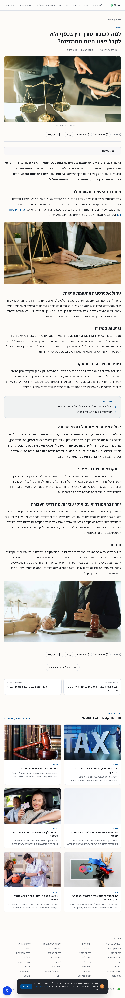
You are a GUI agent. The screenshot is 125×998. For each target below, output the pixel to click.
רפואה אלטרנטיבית (52, 971)
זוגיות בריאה (55, 957)
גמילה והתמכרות (23, 953)
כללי (119, 962)
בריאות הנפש (85, 953)
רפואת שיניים (25, 971)
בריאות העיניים (54, 953)
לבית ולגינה (86, 962)
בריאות (28, 948)
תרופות (27, 976)
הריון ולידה (86, 957)
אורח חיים (63, 5)
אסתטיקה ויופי (25, 5)
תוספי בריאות (84, 976)
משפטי (111, 20)
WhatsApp (100, 134)
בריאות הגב (116, 953)
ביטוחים (87, 948)
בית (119, 20)
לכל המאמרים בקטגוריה (19, 718)
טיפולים (27, 957)
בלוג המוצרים (55, 948)
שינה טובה (116, 976)
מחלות (118, 966)
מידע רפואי (86, 966)
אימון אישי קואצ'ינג (46, 5)
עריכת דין (86, 971)
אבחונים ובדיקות (80, 5)
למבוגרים (57, 962)
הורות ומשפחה (114, 957)
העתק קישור (53, 134)
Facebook (81, 134)
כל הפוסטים (98, 5)
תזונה (58, 976)
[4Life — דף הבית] (114, 5)
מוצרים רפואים (24, 962)
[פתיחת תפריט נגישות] (7, 990)
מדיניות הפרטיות (42, 986)
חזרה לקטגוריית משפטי (60, 667)
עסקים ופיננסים (114, 971)
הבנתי (26, 986)
